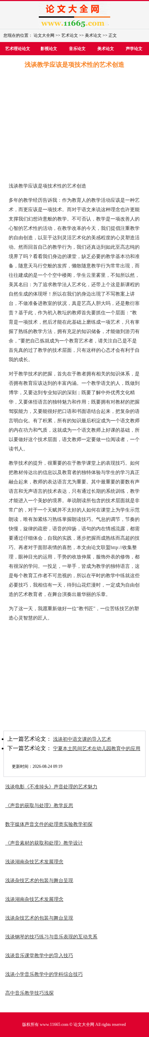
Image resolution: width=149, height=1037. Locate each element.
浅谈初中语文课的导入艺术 (82, 739)
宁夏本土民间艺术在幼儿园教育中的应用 (96, 748)
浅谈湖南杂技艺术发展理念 (34, 861)
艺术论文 (69, 35)
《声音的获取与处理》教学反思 (39, 805)
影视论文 (49, 48)
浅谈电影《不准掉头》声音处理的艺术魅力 (51, 786)
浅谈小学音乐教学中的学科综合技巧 (44, 974)
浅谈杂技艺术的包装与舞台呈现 (39, 880)
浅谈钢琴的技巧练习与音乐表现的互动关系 (51, 936)
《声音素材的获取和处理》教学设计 (44, 843)
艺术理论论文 (17, 48)
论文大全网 (44, 35)
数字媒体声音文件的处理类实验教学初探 (49, 824)
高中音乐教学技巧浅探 (29, 993)
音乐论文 (77, 48)
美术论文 (93, 35)
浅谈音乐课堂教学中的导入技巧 (39, 955)
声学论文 (134, 48)
